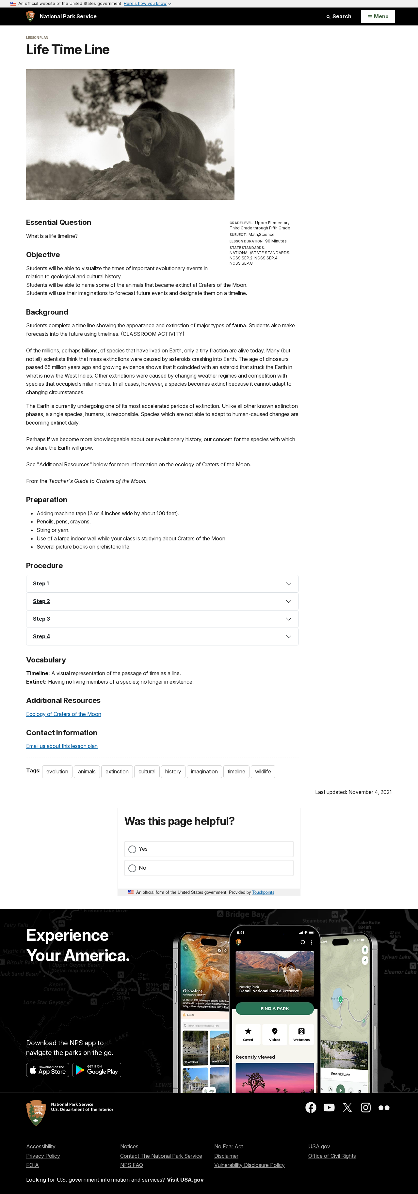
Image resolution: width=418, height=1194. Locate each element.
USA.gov (319, 1146)
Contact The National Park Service (161, 1156)
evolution (57, 771)
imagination (204, 771)
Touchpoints (263, 892)
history (173, 771)
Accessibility (41, 1146)
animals (87, 771)
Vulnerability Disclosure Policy (249, 1165)
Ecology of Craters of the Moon (63, 714)
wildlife (263, 771)
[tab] (162, 583)
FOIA (32, 1165)
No (142, 867)
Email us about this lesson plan (62, 746)
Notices (129, 1146)
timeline (236, 771)
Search (341, 16)
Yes (143, 848)
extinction (117, 771)
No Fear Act (228, 1146)
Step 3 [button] (41, 618)
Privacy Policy (43, 1156)
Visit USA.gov (185, 1179)
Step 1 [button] (41, 583)
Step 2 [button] (41, 601)
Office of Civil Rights (332, 1156)
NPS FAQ (131, 1165)
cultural (146, 771)
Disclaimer (226, 1156)
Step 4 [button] (41, 636)
